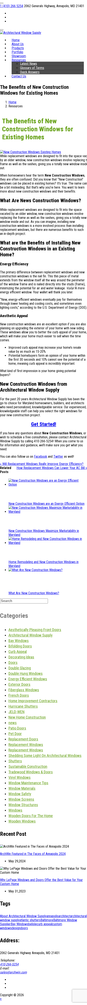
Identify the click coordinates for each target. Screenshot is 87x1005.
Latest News (28, 64)
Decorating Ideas (21, 657)
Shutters (15, 761)
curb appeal (44, 924)
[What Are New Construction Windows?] (35, 570)
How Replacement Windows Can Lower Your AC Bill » (51, 468)
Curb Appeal (17, 651)
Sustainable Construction (27, 766)
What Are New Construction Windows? (33, 593)
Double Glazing (19, 668)
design (16, 928)
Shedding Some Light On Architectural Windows (45, 755)
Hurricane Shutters (23, 706)
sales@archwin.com (13, 972)
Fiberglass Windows (23, 690)
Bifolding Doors (20, 646)
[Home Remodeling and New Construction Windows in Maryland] (47, 543)
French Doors (18, 695)
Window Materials (21, 788)
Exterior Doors (19, 684)
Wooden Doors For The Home (30, 816)
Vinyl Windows (19, 777)
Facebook (40, 457)
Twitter (58, 457)
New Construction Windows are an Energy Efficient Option (46, 504)
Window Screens (21, 799)
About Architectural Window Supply (23, 916)
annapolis (52, 916)
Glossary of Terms (32, 68)
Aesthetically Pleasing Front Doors (34, 629)
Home (12, 102)
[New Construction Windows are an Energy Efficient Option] (47, 485)
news (12, 723)
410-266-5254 (9, 964)
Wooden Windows (22, 821)
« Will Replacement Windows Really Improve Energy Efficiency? (41, 464)
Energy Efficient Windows (27, 679)
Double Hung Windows (25, 673)
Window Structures (23, 805)
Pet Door (15, 733)
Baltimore (47, 920)
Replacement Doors (23, 739)
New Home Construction (27, 717)
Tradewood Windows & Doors (30, 772)
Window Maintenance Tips (28, 783)
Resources (19, 60)
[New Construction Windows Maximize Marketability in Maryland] (47, 512)
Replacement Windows (25, 744)
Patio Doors (17, 728)
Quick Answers (29, 72)
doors (24, 928)
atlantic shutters (30, 920)
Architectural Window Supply (30, 635)
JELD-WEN (16, 712)
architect (64, 916)
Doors (13, 662)
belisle (32, 924)
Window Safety (19, 794)
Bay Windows (18, 640)
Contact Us (19, 76)
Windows (15, 810)
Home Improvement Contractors (32, 701)
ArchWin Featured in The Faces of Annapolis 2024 (33, 854)
